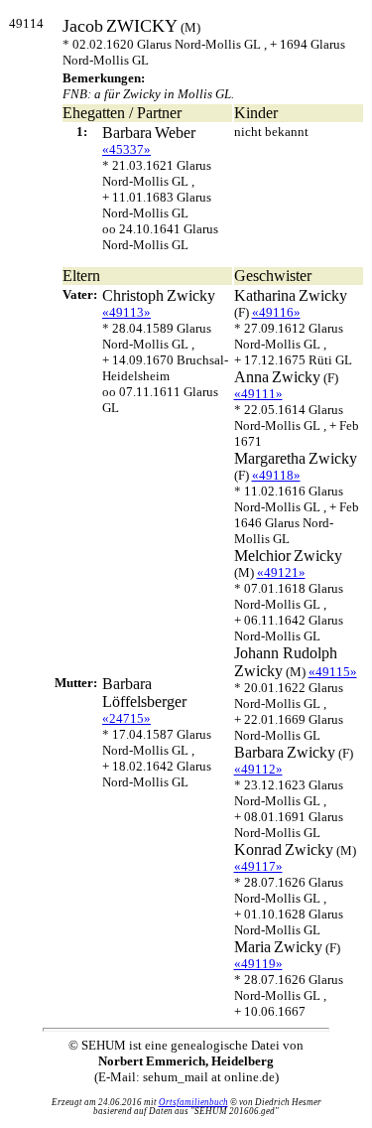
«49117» (258, 866)
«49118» (276, 475)
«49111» (258, 393)
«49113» (126, 312)
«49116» (276, 312)
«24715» (126, 718)
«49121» (281, 572)
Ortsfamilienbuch (193, 1102)
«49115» (333, 671)
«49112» (258, 769)
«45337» (126, 149)
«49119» (258, 963)
